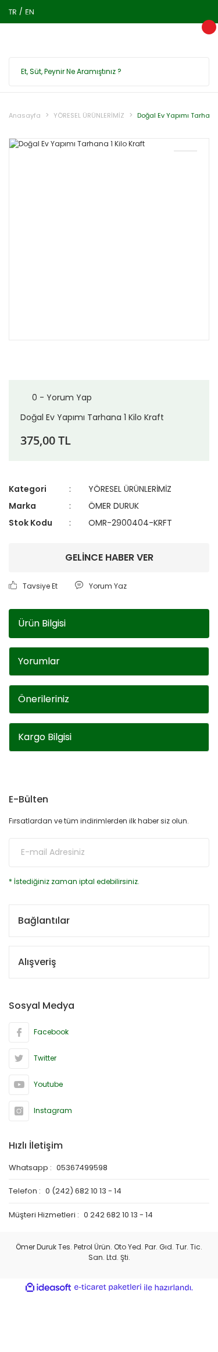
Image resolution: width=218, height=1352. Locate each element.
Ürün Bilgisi (42, 623)
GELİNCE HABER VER (109, 557)
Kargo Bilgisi (45, 737)
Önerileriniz (43, 699)
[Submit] (191, 852)
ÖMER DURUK (113, 506)
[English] (29, 12)
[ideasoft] (48, 1287)
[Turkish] (12, 12)
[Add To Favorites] (185, 151)
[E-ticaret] (108, 1287)
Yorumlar (39, 661)
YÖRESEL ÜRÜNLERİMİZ (129, 489)
